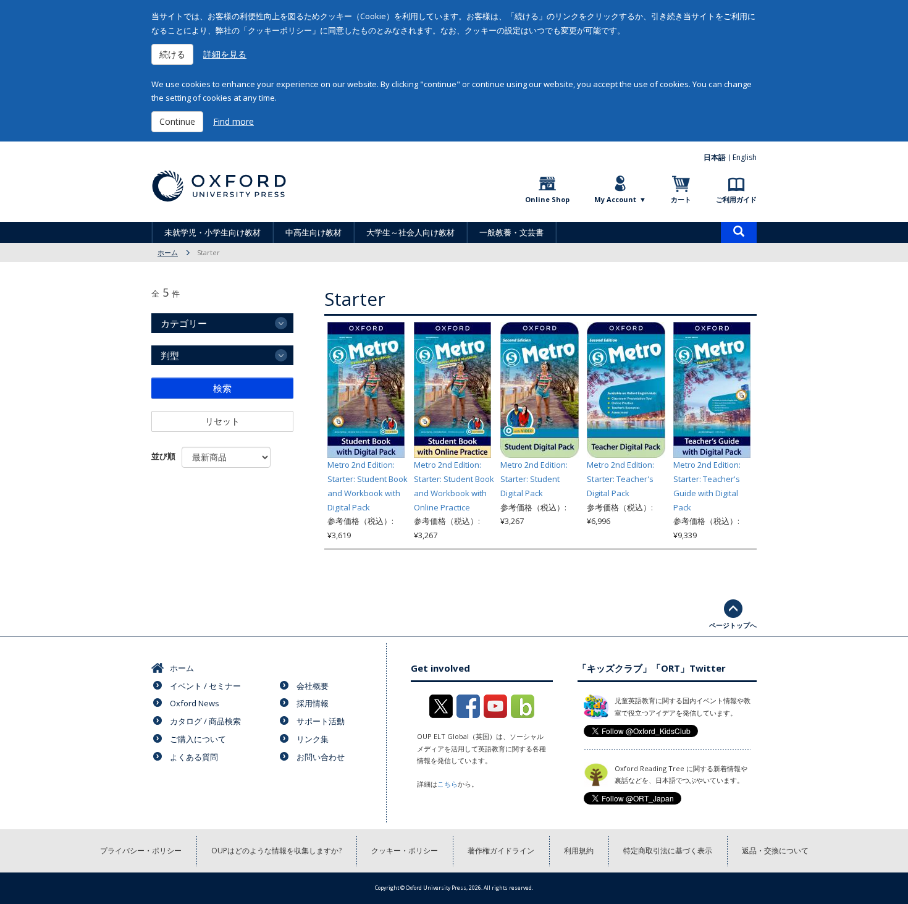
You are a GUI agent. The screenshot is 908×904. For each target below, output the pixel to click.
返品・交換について (775, 850)
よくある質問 (194, 756)
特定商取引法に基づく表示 (667, 850)
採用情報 (312, 703)
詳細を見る (224, 54)
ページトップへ (733, 625)
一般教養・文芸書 (511, 232)
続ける (172, 54)
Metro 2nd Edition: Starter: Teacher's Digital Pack (620, 479)
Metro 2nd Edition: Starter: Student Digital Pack (534, 479)
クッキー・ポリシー (404, 850)
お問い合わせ (320, 756)
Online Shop (547, 199)
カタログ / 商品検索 (205, 721)
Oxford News (194, 703)
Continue (177, 121)
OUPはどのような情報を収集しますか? (276, 850)
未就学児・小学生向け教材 (212, 232)
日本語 (715, 157)
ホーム (168, 252)
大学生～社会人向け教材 (410, 232)
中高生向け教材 (313, 232)
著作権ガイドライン (501, 850)
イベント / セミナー (205, 685)
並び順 (163, 456)
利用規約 (579, 850)
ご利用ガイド (736, 199)
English (745, 157)
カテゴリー (184, 323)
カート (681, 199)
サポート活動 (320, 721)
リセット (222, 421)
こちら (447, 783)
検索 (222, 388)
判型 (170, 355)
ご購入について (198, 739)
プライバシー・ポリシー (141, 850)
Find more (233, 121)
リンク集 (312, 739)
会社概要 (312, 685)
